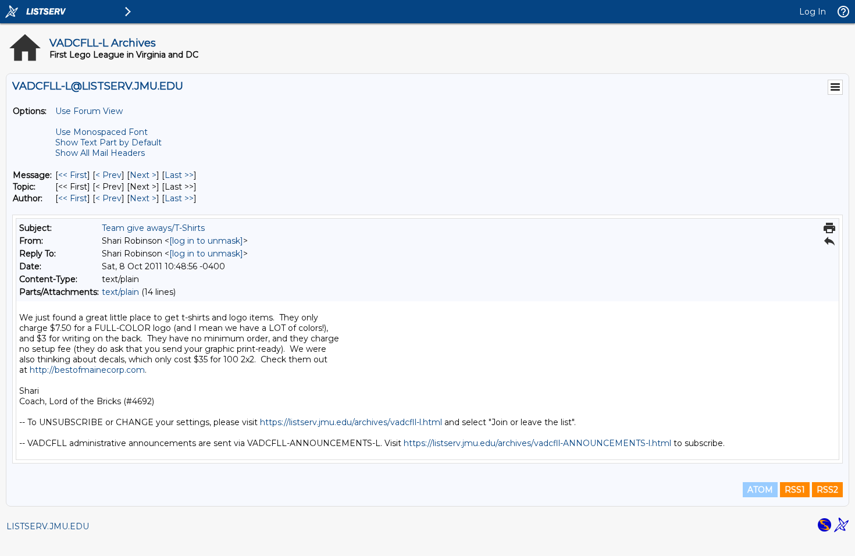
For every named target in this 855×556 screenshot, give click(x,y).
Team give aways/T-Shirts (153, 228)
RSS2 (827, 489)
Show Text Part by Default (108, 142)
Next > (143, 175)
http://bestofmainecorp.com (87, 370)
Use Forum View (89, 111)
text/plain (120, 292)
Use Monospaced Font (101, 132)
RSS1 (795, 489)
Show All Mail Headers (100, 153)
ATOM (760, 489)
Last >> (179, 175)
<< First (72, 175)
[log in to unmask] (206, 241)
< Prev (108, 175)
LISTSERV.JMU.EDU (47, 526)
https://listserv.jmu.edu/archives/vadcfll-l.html (351, 422)
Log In (812, 11)
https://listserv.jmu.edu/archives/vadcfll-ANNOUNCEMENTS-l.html (537, 443)
